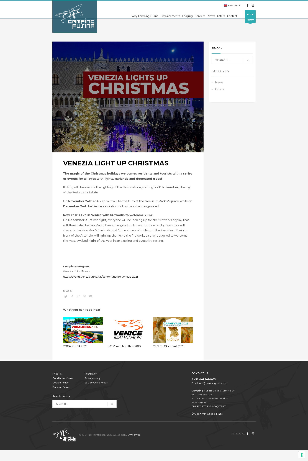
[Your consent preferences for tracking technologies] (301, 454)
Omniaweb (134, 434)
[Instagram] (253, 5)
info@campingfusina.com (213, 383)
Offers (219, 89)
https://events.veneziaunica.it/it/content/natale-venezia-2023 (100, 276)
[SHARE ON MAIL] (90, 296)
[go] (248, 60)
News (219, 82)
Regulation (90, 373)
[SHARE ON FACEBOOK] (72, 296)
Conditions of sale (62, 378)
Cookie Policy (60, 382)
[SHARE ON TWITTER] (65, 296)
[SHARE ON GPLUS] (78, 296)
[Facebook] (247, 5)
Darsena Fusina (61, 387)
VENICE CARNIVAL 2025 (168, 346)
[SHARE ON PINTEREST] (84, 296)
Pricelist (56, 373)
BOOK (250, 17)
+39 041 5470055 (205, 379)
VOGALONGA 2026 (75, 346)
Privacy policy (92, 378)
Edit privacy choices (95, 382)
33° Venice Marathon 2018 (124, 346)
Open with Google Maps (208, 413)
